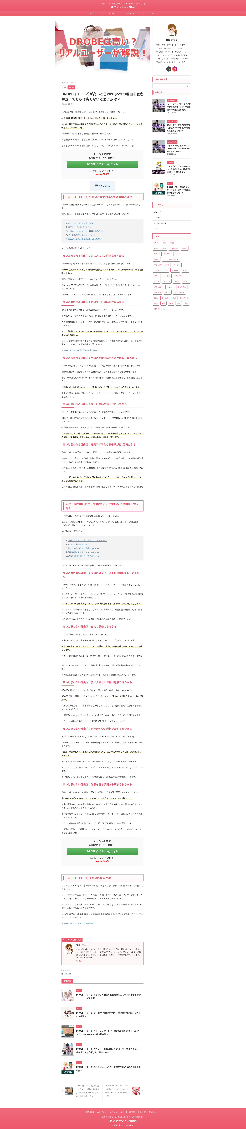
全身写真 (157, 292)
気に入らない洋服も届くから (80, 223)
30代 (156, 243)
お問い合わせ (101, 1112)
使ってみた (182, 287)
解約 (163, 303)
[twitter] (77, 961)
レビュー (170, 287)
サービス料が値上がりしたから (81, 235)
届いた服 (165, 298)
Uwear (177, 254)
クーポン (176, 265)
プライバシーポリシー (117, 1112)
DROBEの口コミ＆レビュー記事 (79, 923)
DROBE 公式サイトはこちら (102, 164)
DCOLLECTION (160, 248)
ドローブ (67, 974)
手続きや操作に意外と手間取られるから (85, 231)
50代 (172, 243)
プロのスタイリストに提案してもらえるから (87, 540)
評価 (171, 303)
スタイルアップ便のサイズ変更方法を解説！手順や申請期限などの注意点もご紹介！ (179, 107)
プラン (186, 281)
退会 (186, 303)
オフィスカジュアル (161, 265)
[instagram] (80, 961)
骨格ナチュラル (160, 309)
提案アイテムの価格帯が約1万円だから (85, 238)
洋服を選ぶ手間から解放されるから (83, 556)
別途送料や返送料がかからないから (83, 552)
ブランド (166, 281)
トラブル (166, 276)
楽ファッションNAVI (123, 7)
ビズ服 (156, 281)
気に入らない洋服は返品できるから (83, 548)
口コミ (167, 292)
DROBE (92, 13)
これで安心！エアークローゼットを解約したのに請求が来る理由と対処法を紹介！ (179, 169)
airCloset (112, 13)
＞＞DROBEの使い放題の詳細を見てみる (79, 350)
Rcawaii (157, 254)
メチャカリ (158, 287)
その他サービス (133, 13)
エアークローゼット (170, 259)
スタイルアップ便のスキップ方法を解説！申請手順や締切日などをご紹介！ (179, 148)
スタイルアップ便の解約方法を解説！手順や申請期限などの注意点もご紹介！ (179, 128)
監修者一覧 (142, 1112)
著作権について (154, 1112)
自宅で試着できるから (77, 544)
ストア (185, 270)
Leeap (184, 248)
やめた (156, 259)
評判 (178, 303)
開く (107, 186)
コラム (153, 13)
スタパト (175, 270)
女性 (156, 298)
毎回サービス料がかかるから (80, 227)
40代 (164, 243)
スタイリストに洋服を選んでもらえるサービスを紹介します (123, 1117)
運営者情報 (90, 1112)
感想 (174, 298)
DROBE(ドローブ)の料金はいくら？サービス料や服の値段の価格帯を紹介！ (179, 190)
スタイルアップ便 (161, 270)
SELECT (167, 254)
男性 (156, 303)
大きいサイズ (179, 292)
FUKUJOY (174, 248)
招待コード (184, 298)
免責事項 (132, 1112)
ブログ (176, 281)
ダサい (156, 276)
